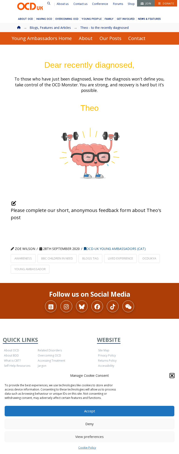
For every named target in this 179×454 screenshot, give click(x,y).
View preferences (89, 436)
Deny (89, 423)
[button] (172, 375)
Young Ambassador (30, 269)
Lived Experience (120, 258)
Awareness (23, 258)
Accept (89, 411)
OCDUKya (149, 258)
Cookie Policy (87, 448)
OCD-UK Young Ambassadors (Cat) (116, 248)
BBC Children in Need (57, 258)
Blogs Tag (90, 258)
